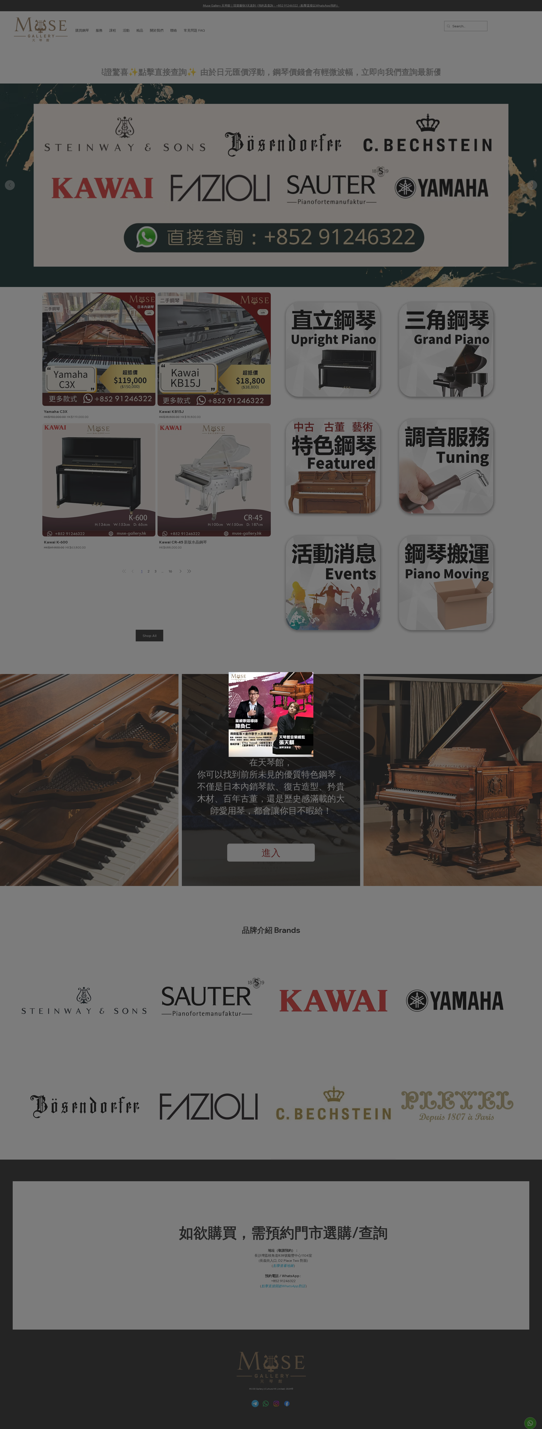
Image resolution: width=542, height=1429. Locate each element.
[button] (304, 680)
